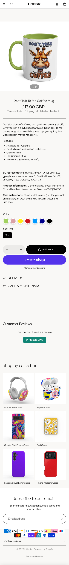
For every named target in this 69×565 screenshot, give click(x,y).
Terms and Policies (34, 556)
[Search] (12, 4)
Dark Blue (42, 221)
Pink (13, 221)
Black (49, 221)
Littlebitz (28, 549)
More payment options (34, 267)
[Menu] (4, 4)
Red (28, 221)
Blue (35, 221)
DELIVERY (15, 278)
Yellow (20, 221)
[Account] (57, 4)
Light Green (6, 221)
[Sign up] (61, 518)
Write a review (34, 340)
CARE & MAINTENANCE (25, 286)
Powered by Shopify (43, 549)
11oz (7, 234)
